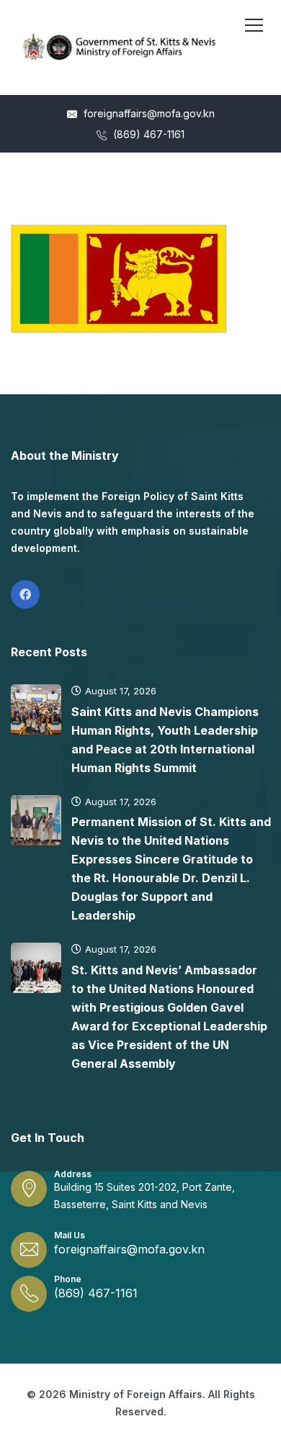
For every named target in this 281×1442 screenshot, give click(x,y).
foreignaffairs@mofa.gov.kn (148, 113)
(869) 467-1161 (147, 134)
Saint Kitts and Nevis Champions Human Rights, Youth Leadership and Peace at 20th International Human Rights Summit (165, 739)
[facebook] (25, 594)
